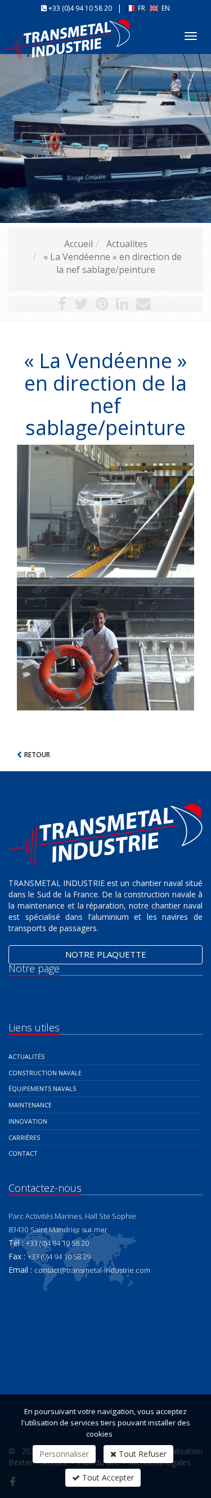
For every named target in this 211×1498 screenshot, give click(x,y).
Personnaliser (64, 1453)
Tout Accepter (107, 1477)
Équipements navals (42, 1088)
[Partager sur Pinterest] (102, 305)
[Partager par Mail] (143, 305)
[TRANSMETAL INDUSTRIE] (68, 30)
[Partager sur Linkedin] (122, 305)
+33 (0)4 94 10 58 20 (80, 8)
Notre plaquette (105, 954)
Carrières (24, 1137)
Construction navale (45, 1072)
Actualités (26, 1056)
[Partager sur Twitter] (81, 305)
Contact (23, 1153)
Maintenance (30, 1105)
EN (165, 8)
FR (141, 8)
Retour (37, 754)
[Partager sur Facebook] (62, 305)
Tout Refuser (141, 1453)
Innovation (27, 1121)
